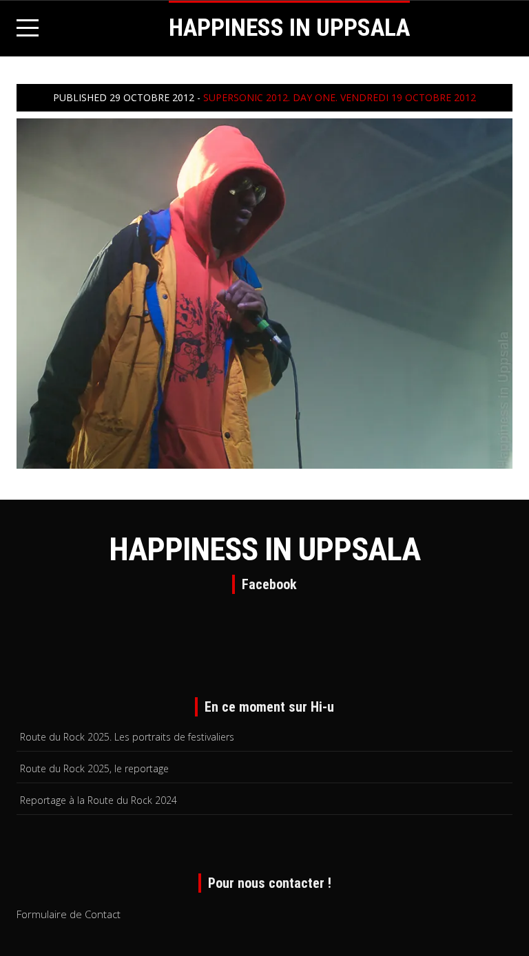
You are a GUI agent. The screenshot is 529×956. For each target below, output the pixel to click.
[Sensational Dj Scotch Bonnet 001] (264, 292)
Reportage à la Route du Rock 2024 (98, 800)
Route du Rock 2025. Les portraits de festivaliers (127, 736)
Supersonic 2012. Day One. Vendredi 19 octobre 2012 (339, 97)
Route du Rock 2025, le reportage (94, 768)
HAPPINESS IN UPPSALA (289, 28)
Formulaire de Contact (69, 914)
